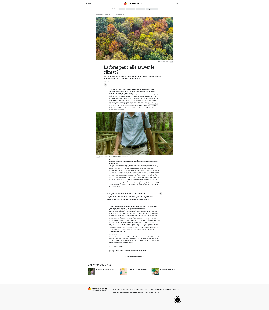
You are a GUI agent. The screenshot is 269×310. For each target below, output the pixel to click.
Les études (130, 9)
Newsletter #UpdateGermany (134, 256)
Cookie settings (149, 292)
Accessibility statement (136, 292)
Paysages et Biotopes (118, 14)
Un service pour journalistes (121, 292)
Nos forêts (112, 165)
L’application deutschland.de (163, 289)
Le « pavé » (151, 289)
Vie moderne (108, 14)
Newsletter (176, 289)
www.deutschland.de (116, 246)
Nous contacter (117, 289)
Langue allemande (152, 9)
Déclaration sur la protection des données (135, 289)
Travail (122, 9)
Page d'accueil (100, 14)
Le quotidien (140, 9)
